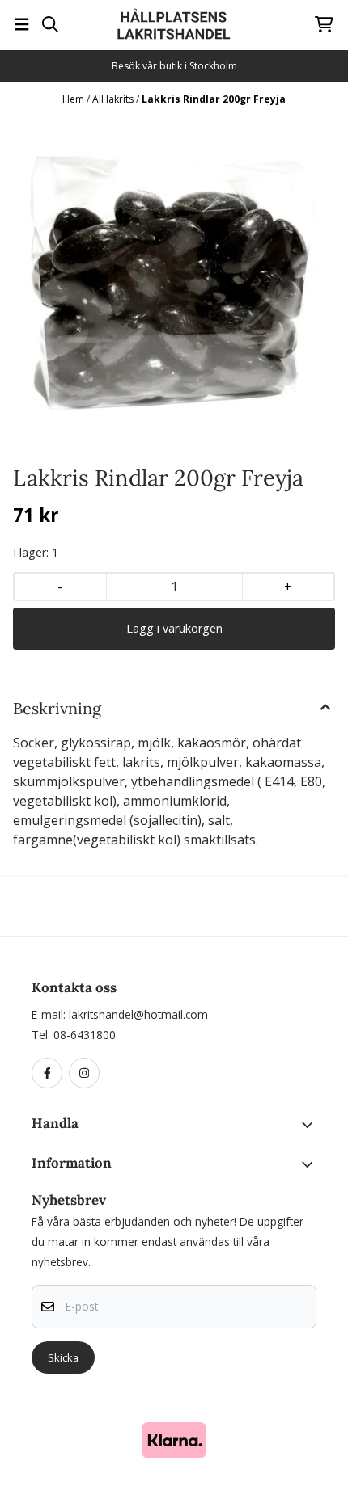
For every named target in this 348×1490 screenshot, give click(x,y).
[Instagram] (87, 1074)
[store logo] (174, 24)
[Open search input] (50, 24)
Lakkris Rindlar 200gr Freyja (214, 99)
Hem (74, 99)
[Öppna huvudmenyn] (22, 24)
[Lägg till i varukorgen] (174, 629)
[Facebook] (50, 1074)
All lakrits (114, 99)
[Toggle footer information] (310, 1124)
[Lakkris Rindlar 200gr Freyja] (174, 283)
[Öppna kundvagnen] (324, 24)
